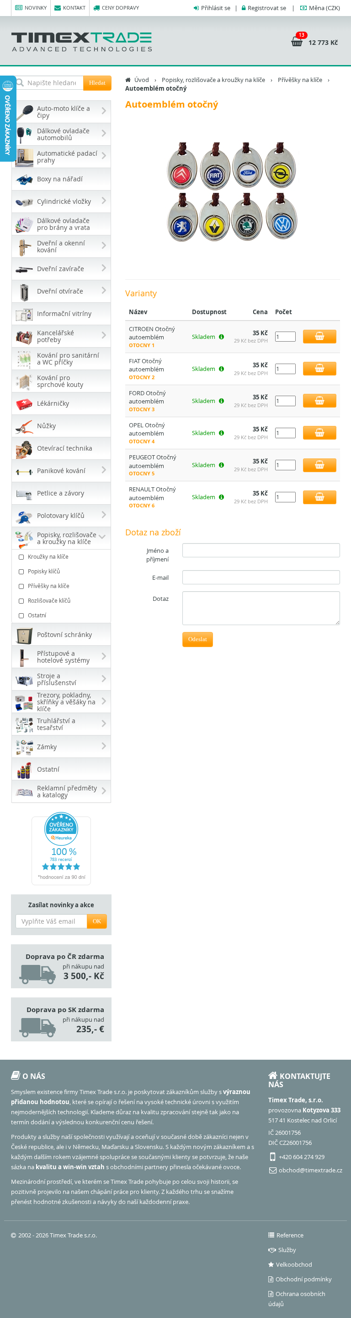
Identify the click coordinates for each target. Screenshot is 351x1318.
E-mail (160, 577)
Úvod (141, 80)
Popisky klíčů (44, 571)
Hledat (97, 82)
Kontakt (74, 7)
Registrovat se (267, 8)
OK (97, 921)
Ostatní (37, 615)
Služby (287, 1250)
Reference (290, 1235)
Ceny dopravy (120, 7)
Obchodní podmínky (304, 1279)
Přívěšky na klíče (48, 585)
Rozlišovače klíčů (49, 600)
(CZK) (324, 8)
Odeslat (197, 639)
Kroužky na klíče (48, 556)
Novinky (36, 7)
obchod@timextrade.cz (310, 1170)
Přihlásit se (215, 8)
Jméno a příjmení (157, 554)
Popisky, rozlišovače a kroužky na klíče (213, 80)
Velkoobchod (294, 1264)
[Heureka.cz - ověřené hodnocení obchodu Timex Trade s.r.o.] (61, 848)
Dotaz (161, 598)
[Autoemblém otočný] (232, 194)
